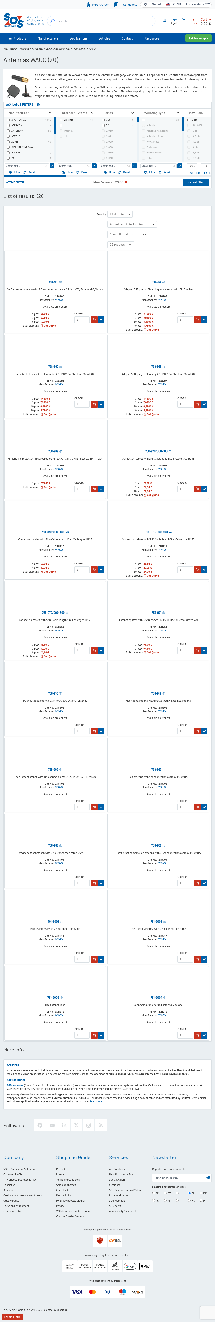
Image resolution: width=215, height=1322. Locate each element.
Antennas (80, 48)
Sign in (175, 19)
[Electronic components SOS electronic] (23, 20)
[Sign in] (164, 22)
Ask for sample (198, 38)
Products (38, 48)
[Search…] (52, 21)
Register (174, 23)
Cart (204, 19)
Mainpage (25, 48)
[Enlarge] (50, 113)
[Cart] (194, 20)
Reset (31, 172)
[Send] (52, 165)
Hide (17, 172)
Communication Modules (59, 48)
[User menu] (183, 19)
